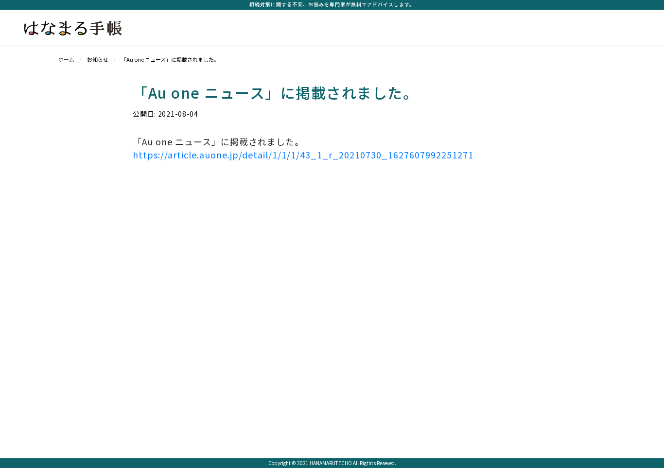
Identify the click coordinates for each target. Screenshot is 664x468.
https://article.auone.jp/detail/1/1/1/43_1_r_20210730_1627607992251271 (303, 154)
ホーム (66, 59)
